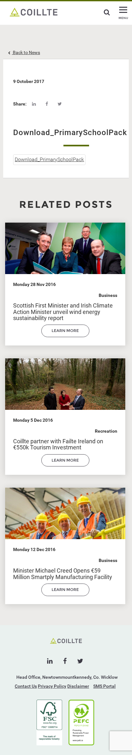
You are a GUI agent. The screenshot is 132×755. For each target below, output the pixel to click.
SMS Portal (104, 686)
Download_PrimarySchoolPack (49, 159)
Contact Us (26, 686)
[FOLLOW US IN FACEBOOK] (65, 661)
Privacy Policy (52, 686)
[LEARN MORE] (65, 335)
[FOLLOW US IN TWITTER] (80, 661)
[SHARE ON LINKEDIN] (34, 103)
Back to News (26, 52)
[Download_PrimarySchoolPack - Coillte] (34, 11)
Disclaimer (78, 686)
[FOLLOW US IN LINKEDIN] (50, 661)
